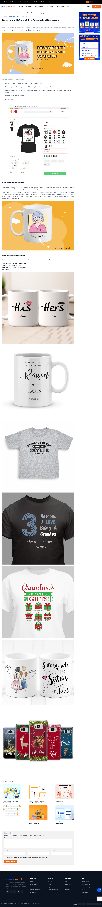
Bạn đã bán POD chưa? (86, 53)
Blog (68, 6)
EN (87, 1)
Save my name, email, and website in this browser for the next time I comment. (26, 857)
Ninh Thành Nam (23, 16)
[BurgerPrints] (8, 6)
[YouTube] (18, 891)
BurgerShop (10, 13)
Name (6, 850)
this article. (31, 260)
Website (53, 850)
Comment (7, 837)
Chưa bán (93, 55)
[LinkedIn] (14, 891)
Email (29, 850)
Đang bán (84, 55)
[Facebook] (7, 891)
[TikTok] (22, 891)
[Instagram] (11, 891)
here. (25, 263)
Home (4, 13)
